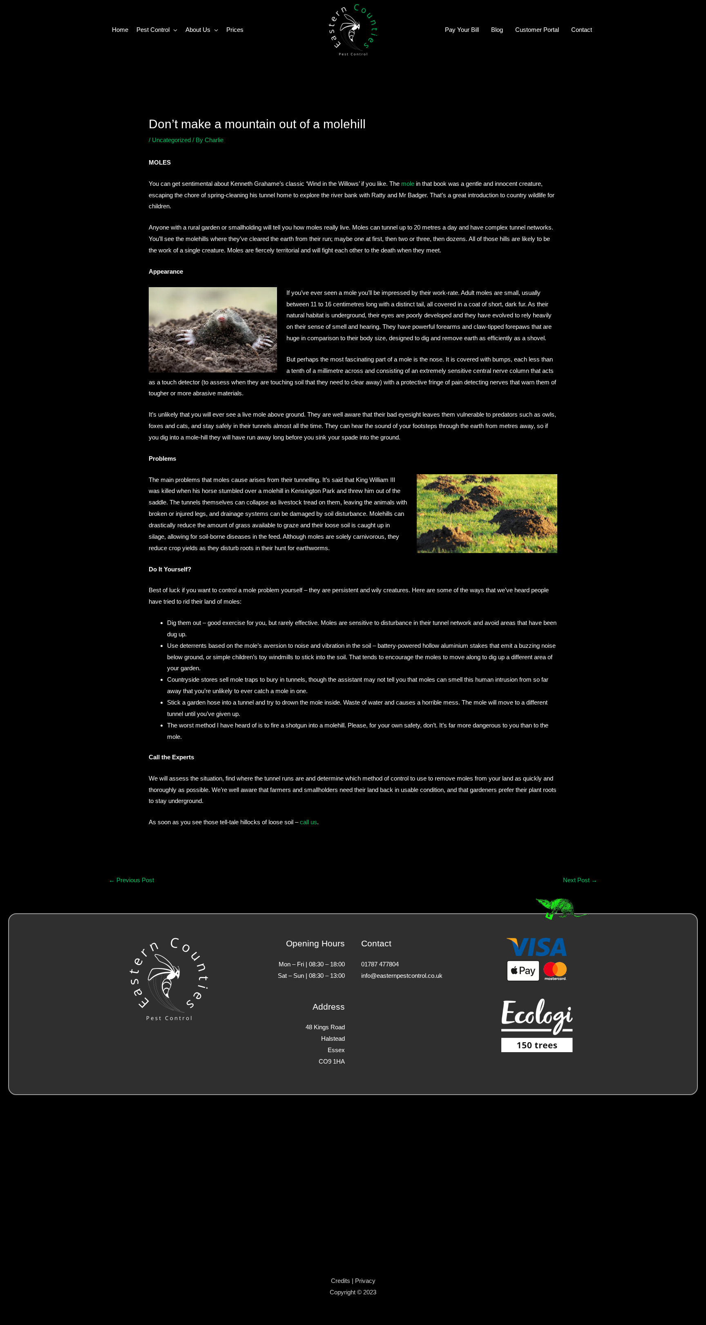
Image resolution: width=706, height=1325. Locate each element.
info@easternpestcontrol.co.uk (401, 975)
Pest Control (153, 29)
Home (120, 29)
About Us (197, 29)
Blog (497, 29)
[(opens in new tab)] (537, 1025)
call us (308, 822)
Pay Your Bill (462, 29)
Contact (581, 29)
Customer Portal (537, 29)
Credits (340, 1280)
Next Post (580, 880)
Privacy (365, 1280)
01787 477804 (380, 964)
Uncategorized (171, 139)
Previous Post (131, 880)
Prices (235, 29)
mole (407, 183)
